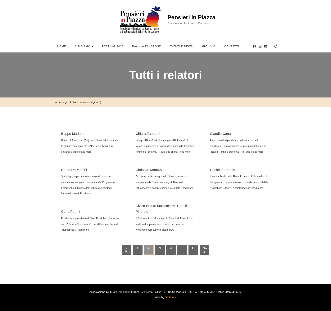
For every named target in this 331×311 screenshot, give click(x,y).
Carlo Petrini (70, 212)
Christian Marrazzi (149, 170)
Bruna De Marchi (74, 170)
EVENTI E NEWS (181, 46)
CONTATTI (231, 46)
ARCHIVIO (208, 46)
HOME (61, 46)
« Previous (128, 250)
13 (194, 248)
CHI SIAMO (82, 46)
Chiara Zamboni (148, 134)
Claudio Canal (221, 134)
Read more (85, 151)
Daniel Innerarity (222, 170)
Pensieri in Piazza (191, 17)
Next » (206, 250)
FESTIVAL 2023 (113, 46)
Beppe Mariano (72, 134)
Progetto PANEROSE (146, 46)
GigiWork (170, 297)
